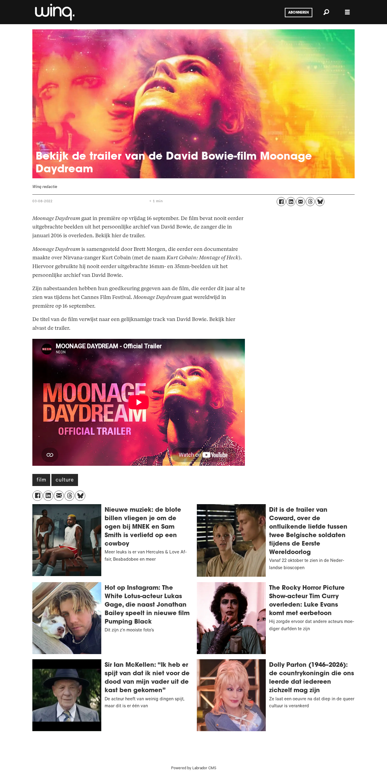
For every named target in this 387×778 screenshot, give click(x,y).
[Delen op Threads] (310, 201)
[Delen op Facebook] (281, 201)
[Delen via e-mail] (300, 201)
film (41, 481)
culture (65, 481)
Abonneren (298, 13)
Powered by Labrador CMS (193, 769)
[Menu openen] (347, 12)
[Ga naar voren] (54, 12)
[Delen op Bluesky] (319, 201)
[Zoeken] (326, 12)
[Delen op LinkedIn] (290, 201)
